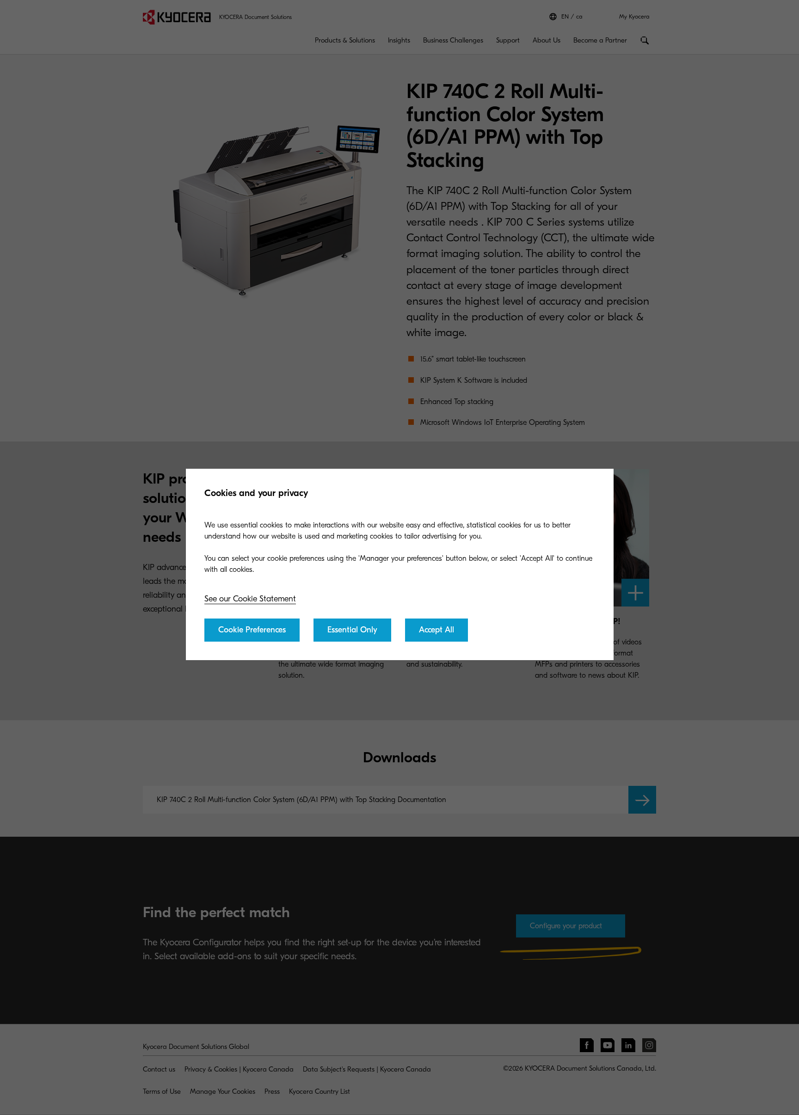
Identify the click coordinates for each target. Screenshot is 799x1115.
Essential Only (352, 630)
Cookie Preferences (252, 630)
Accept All (436, 630)
